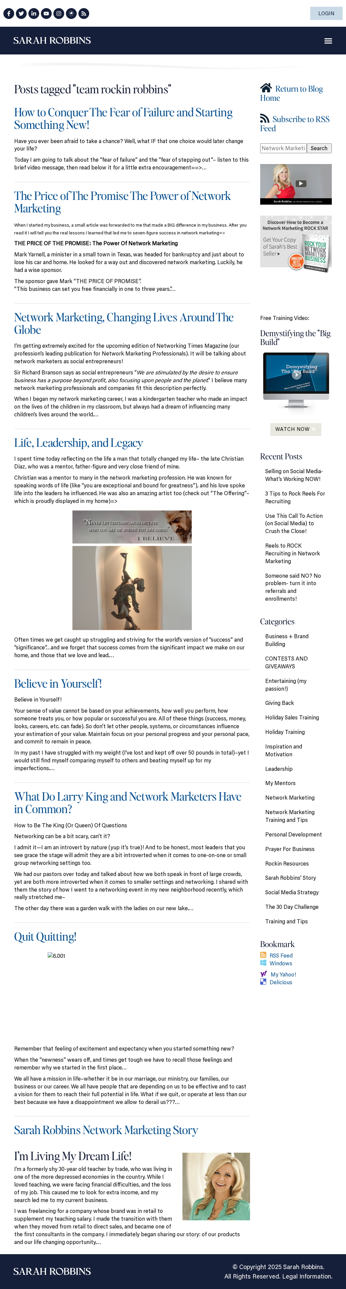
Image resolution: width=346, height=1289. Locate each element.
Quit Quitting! (45, 936)
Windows (281, 963)
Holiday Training (285, 732)
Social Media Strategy (292, 892)
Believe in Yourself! (58, 683)
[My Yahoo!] (265, 974)
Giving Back (279, 703)
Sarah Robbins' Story (290, 877)
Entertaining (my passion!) (285, 684)
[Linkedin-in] (33, 13)
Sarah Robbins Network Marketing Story (106, 1129)
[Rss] (83, 13)
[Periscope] (71, 13)
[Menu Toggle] (328, 41)
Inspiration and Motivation (283, 750)
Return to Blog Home (291, 92)
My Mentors (280, 783)
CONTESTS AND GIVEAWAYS (286, 662)
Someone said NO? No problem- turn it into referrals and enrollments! (293, 587)
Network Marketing (290, 797)
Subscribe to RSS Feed (295, 123)
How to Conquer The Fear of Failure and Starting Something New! (123, 118)
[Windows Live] (265, 963)
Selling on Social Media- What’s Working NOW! (294, 475)
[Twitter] (21, 13)
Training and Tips (286, 921)
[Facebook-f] (8, 13)
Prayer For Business (290, 849)
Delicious (281, 982)
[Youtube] (46, 13)
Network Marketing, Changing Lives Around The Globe (124, 323)
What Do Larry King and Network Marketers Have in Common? (128, 802)
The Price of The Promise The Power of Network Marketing (122, 201)
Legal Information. (307, 1276)
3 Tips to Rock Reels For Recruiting (295, 497)
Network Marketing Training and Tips (290, 816)
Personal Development (293, 834)
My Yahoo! (283, 974)
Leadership (279, 769)
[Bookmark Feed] (265, 955)
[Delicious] (265, 982)
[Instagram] (58, 13)
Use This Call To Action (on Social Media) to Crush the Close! (294, 523)
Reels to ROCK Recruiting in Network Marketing (292, 553)
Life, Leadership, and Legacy (78, 442)
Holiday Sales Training (292, 717)
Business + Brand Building (286, 640)
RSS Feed (281, 955)
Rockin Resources (287, 863)
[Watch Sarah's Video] (296, 183)
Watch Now (293, 429)
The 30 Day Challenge (292, 907)
